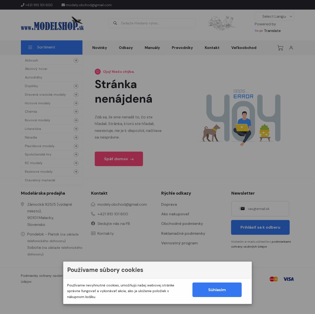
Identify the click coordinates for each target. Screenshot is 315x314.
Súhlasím (217, 289)
